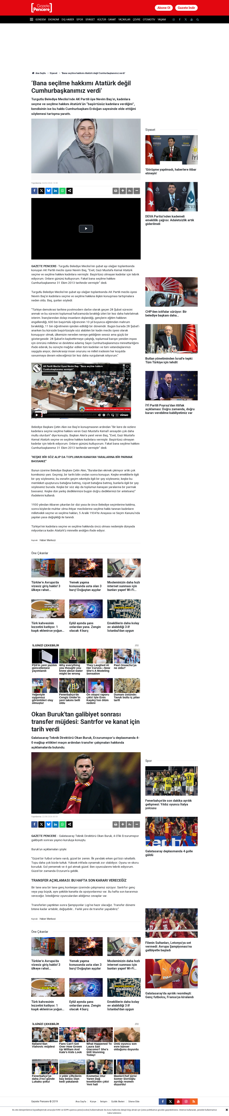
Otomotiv (149, 19)
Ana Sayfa (40, 73)
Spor (79, 19)
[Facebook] (34, 191)
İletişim (103, 1101)
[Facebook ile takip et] (180, 19)
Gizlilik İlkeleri (117, 1101)
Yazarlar (124, 19)
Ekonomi (53, 19)
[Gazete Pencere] (41, 7)
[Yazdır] (116, 191)
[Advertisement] (171, 99)
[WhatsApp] (62, 191)
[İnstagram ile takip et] (174, 19)
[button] (123, 191)
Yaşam (162, 19)
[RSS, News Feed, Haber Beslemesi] (194, 1101)
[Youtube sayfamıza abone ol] (192, 19)
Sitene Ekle (133, 1101)
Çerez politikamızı (149, 1110)
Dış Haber (68, 19)
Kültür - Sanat (106, 19)
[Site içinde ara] (197, 19)
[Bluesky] (48, 191)
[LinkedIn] (55, 191)
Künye (93, 1101)
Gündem (41, 19)
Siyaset (90, 19)
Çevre (136, 19)
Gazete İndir (186, 8)
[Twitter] (41, 191)
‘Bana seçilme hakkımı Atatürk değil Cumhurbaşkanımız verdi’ (93, 73)
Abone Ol (163, 8)
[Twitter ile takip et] (185, 19)
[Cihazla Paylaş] (69, 191)
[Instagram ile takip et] (186, 1101)
